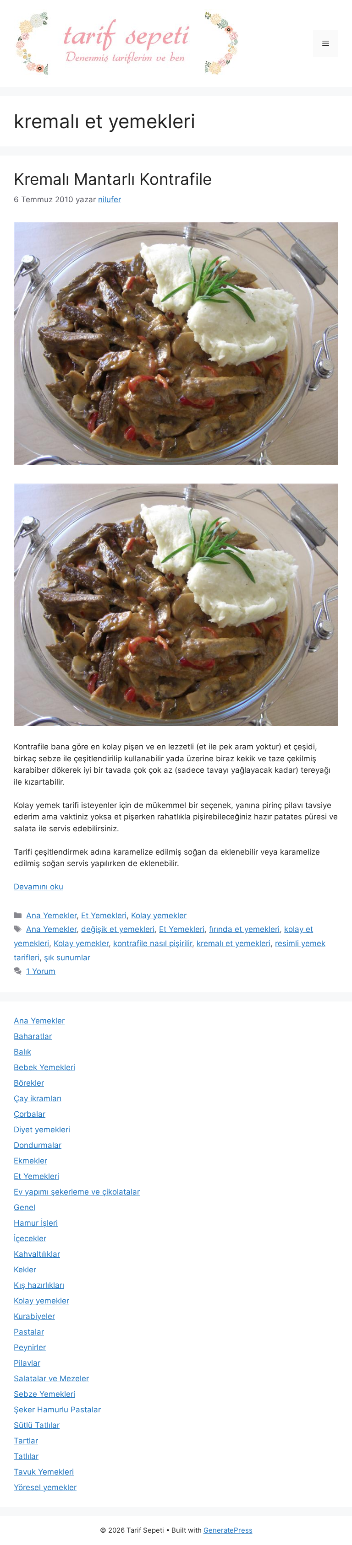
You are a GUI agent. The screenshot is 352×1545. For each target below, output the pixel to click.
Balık (22, 1051)
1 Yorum (40, 971)
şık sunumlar (67, 957)
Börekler (29, 1082)
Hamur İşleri (36, 1222)
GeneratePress (228, 1530)
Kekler (25, 1269)
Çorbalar (29, 1114)
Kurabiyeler (34, 1316)
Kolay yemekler (159, 915)
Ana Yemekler (51, 915)
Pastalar (29, 1331)
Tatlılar (26, 1456)
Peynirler (30, 1347)
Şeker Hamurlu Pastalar (57, 1409)
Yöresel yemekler (45, 1487)
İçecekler (30, 1238)
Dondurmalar (37, 1145)
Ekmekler (30, 1160)
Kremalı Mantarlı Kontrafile (113, 178)
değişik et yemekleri (117, 929)
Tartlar (26, 1440)
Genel (24, 1207)
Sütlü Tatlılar (37, 1425)
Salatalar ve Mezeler (51, 1378)
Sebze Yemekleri (44, 1394)
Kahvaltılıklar (37, 1254)
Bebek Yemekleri (44, 1067)
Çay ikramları (37, 1098)
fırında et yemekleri (244, 929)
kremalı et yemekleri (233, 943)
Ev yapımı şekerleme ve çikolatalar (77, 1191)
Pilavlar (27, 1362)
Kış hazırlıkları (39, 1285)
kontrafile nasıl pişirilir (152, 943)
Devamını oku (38, 886)
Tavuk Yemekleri (44, 1471)
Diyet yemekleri (42, 1129)
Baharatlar (33, 1036)
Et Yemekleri (103, 915)
